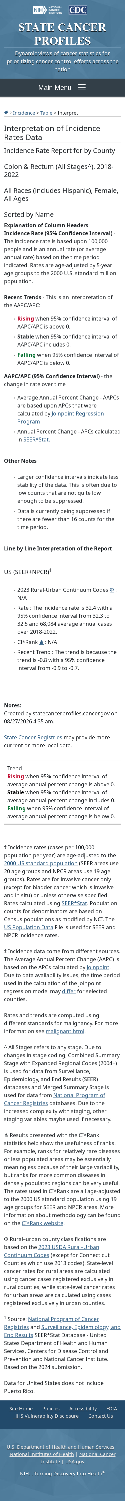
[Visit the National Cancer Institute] (47, 6)
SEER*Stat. (36, 439)
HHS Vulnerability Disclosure (46, 1416)
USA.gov (74, 1461)
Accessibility (83, 1408)
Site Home (21, 1408)
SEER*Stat (74, 903)
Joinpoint (98, 967)
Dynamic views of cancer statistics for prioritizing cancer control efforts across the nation (63, 61)
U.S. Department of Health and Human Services (60, 1447)
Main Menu (54, 87)
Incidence (24, 112)
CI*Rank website (42, 1223)
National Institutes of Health (42, 1454)
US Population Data (28, 927)
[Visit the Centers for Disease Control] (78, 6)
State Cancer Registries (33, 737)
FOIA (111, 1408)
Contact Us (100, 1416)
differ (69, 991)
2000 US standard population (41, 863)
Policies (51, 1408)
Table (46, 112)
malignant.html (65, 1031)
